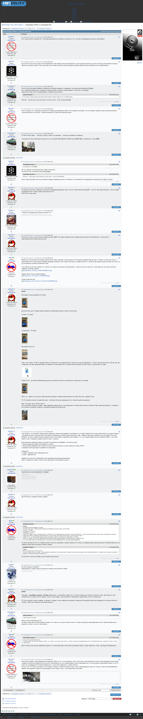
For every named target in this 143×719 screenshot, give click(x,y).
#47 (119, 188)
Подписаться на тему (10, 703)
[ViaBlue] (7, 711)
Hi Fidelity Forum (35, 717)
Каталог (74, 19)
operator (10, 36)
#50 (119, 258)
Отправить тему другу (10, 701)
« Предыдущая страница (17, 28)
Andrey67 (10, 187)
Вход (70, 3)
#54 (119, 494)
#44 (119, 108)
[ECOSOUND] (9, 711)
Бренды (74, 17)
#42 (119, 61)
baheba (11, 61)
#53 (119, 470)
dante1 (11, 257)
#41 (119, 37)
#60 (119, 659)
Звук (12, 25)
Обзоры (74, 12)
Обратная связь (35, 714)
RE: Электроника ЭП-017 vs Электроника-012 (32, 37)
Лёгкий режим (68, 714)
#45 (119, 133)
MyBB (9, 717)
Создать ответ (116, 694)
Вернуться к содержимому (48, 714)
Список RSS (77, 714)
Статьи (74, 13)
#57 (119, 589)
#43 (119, 86)
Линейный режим (116, 31)
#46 (119, 161)
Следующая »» (20, 690)
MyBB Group (21, 717)
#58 (119, 612)
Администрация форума (9, 714)
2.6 (116, 260)
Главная (74, 8)
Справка (60, 714)
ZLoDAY (10, 210)
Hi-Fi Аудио (18, 25)
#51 (119, 289)
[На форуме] (13, 257)
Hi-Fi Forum (6, 25)
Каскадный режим (106, 31)
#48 (119, 210)
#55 (119, 521)
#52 (119, 431)
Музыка (74, 15)
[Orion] (139, 62)
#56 (119, 565)
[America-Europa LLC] (4, 711)
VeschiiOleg (10, 86)
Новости (74, 10)
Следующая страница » (45, 28)
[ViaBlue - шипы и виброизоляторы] (11, 711)
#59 (119, 634)
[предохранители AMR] (2, 711)
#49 (119, 235)
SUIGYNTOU (19, 157)
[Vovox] (13, 711)
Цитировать (116, 58)
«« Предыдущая (8, 690)
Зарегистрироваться (79, 3)
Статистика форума (23, 714)
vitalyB (11, 564)
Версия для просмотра (10, 698)
